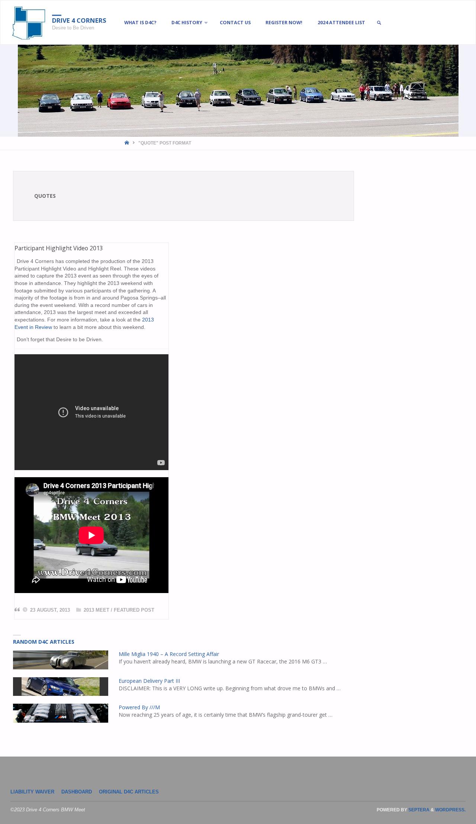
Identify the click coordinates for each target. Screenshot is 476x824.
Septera (418, 809)
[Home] (127, 143)
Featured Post (134, 610)
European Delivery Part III (149, 680)
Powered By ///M (139, 707)
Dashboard (76, 792)
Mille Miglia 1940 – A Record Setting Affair (169, 653)
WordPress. (450, 809)
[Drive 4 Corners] (29, 23)
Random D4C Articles (43, 641)
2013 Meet (96, 610)
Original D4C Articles (129, 792)
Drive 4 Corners (79, 20)
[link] (378, 22)
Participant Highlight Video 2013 (59, 248)
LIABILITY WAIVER (32, 792)
